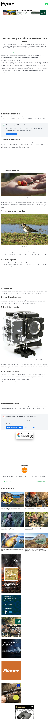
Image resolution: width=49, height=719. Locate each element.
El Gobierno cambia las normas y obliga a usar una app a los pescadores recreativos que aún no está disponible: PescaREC (35, 509)
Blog (13, 18)
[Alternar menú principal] (46, 4)
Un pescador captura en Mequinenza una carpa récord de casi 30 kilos (12, 550)
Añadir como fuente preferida (14, 427)
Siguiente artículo (42, 481)
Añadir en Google (11, 134)
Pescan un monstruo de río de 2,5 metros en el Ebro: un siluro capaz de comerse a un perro (36, 529)
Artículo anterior (6, 481)
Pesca (16, 18)
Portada (9, 18)
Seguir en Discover (30, 427)
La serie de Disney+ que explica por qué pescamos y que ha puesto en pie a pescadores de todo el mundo (12, 529)
